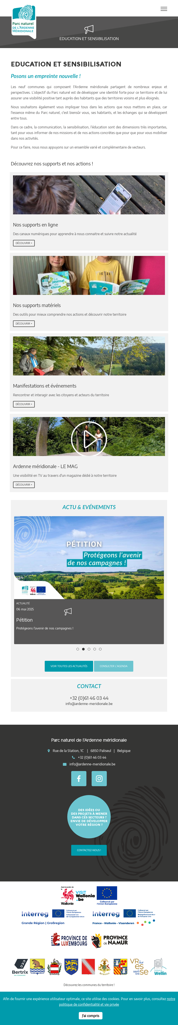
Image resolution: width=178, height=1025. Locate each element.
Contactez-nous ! (89, 850)
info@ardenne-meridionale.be (89, 703)
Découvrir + (24, 243)
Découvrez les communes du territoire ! (89, 985)
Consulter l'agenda (113, 666)
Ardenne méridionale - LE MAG (45, 466)
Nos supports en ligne (35, 224)
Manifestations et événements (44, 386)
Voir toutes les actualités (69, 666)
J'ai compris (90, 1016)
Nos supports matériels (37, 305)
